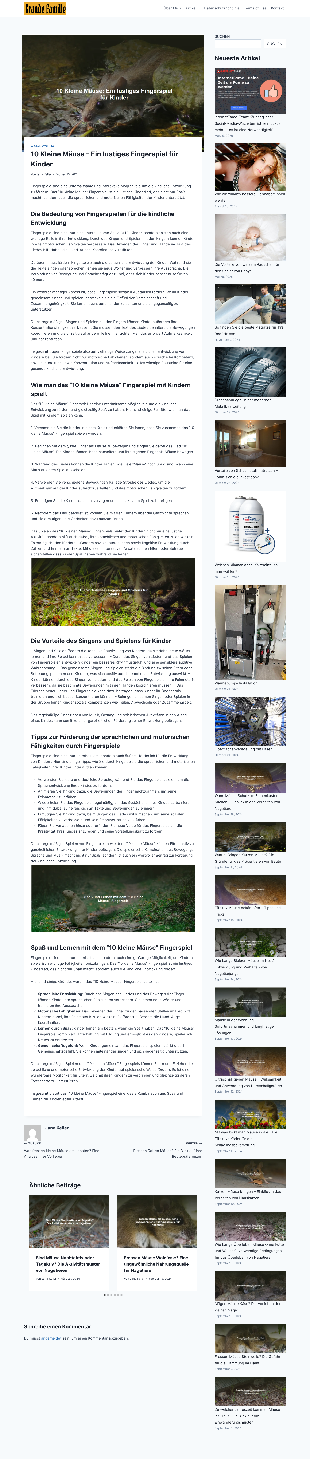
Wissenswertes (43, 145)
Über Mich (172, 8)
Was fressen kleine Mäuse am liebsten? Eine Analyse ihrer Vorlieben (61, 1150)
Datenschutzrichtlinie (222, 8)
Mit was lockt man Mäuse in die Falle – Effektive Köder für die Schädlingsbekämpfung (247, 1138)
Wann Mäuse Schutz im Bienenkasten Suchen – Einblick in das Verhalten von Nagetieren (247, 802)
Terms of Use (255, 8)
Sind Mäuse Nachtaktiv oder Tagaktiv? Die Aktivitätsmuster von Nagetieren (68, 1264)
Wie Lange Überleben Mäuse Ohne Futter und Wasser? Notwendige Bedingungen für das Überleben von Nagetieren (250, 1250)
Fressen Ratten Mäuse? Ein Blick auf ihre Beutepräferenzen (167, 1150)
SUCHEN (222, 36)
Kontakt (277, 8)
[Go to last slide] (36, 1243)
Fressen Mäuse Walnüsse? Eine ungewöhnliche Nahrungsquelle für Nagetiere (156, 1264)
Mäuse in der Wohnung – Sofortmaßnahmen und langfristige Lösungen (244, 1026)
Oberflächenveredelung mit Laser (243, 749)
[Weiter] (190, 1243)
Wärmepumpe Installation (236, 683)
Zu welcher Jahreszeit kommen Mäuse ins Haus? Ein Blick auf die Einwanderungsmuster (247, 1415)
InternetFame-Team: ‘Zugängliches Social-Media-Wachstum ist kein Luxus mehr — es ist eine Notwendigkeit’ (247, 123)
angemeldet (51, 1338)
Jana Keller (43, 174)
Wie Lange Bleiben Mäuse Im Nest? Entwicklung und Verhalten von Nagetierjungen (245, 967)
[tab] (105, 1295)
